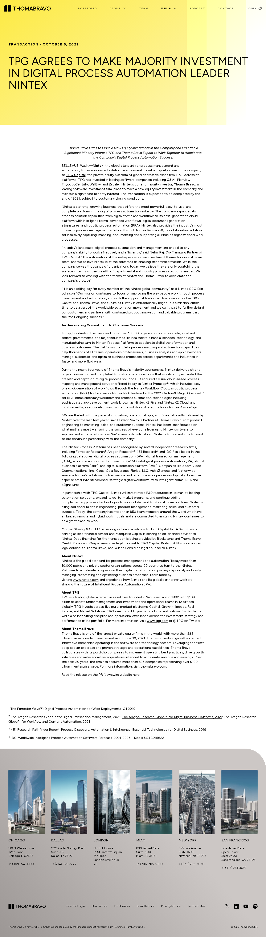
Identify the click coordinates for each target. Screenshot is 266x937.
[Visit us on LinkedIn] (236, 906)
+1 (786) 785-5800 (149, 864)
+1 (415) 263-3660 (233, 868)
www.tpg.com (157, 621)
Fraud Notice (145, 906)
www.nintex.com (86, 580)
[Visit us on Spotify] (255, 906)
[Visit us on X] (227, 906)
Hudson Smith (128, 420)
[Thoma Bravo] (27, 906)
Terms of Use (196, 906)
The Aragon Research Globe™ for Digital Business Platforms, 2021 (172, 717)
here (136, 675)
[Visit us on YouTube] (245, 906)
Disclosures (122, 906)
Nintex (126, 184)
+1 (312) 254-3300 (21, 864)
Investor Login (75, 906)
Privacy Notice (170, 906)
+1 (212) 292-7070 (191, 864)
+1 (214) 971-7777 (64, 864)
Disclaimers (99, 906)
